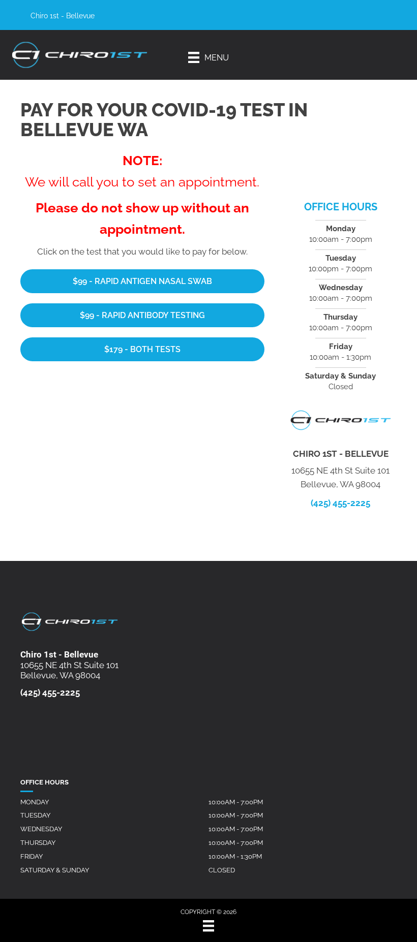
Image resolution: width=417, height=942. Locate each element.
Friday (31, 856)
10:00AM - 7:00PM (235, 802)
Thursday (37, 842)
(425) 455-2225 (340, 503)
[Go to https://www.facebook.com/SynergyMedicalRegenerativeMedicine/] (348, 17)
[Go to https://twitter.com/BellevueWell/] (364, 17)
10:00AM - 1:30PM (235, 856)
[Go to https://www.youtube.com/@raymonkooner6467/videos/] (380, 17)
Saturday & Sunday (54, 870)
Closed (221, 870)
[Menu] (208, 925)
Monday (34, 802)
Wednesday (41, 829)
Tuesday (35, 815)
